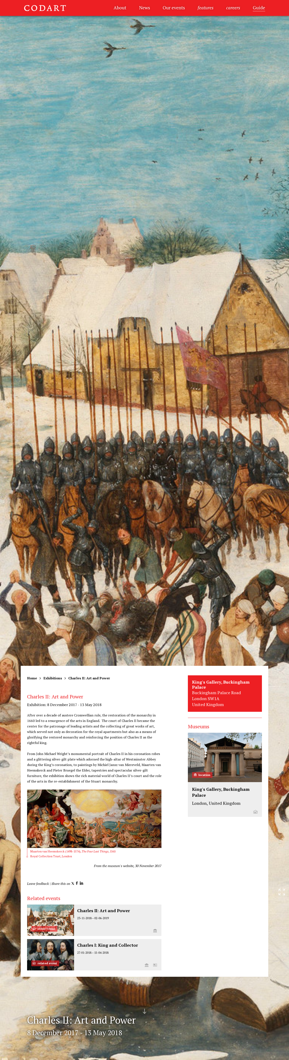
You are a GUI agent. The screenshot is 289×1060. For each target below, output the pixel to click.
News (144, 7)
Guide (259, 7)
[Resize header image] (282, 1053)
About (120, 7)
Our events (174, 7)
